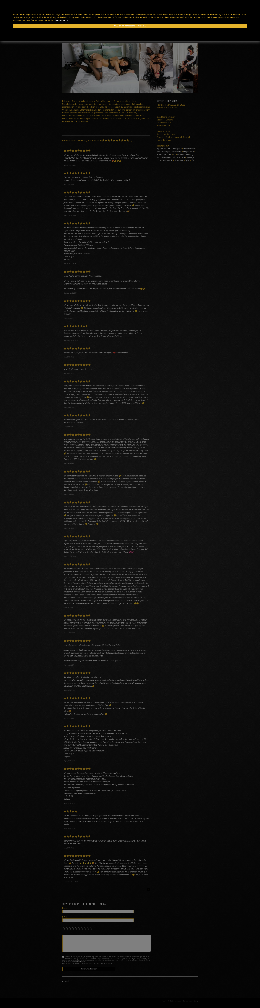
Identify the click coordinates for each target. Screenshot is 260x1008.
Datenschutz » (62, 20)
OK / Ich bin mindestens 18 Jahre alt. (130, 25)
